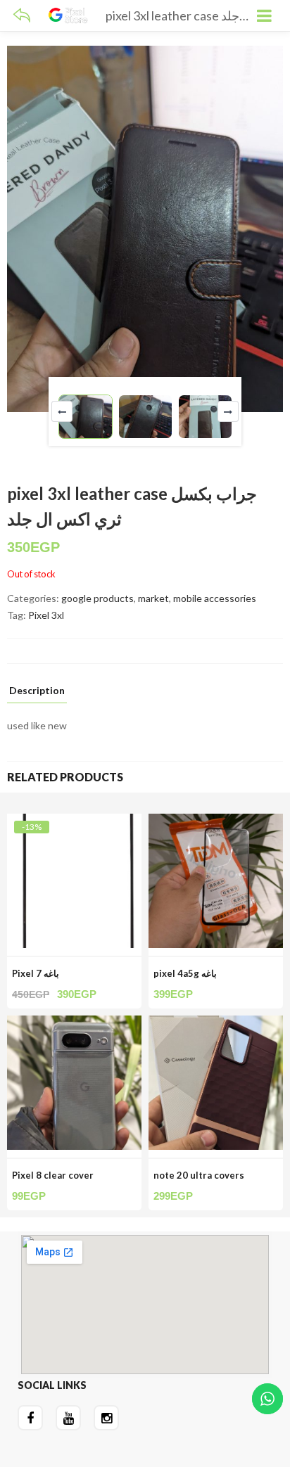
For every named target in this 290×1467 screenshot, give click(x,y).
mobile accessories (214, 598)
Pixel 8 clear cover (53, 1175)
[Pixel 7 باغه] (74, 822)
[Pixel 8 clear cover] (74, 1024)
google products (97, 598)
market (153, 598)
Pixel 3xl (46, 615)
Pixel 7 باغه (35, 973)
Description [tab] (37, 691)
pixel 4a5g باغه (185, 973)
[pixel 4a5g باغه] (216, 822)
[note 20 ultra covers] (216, 1024)
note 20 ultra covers (198, 1175)
